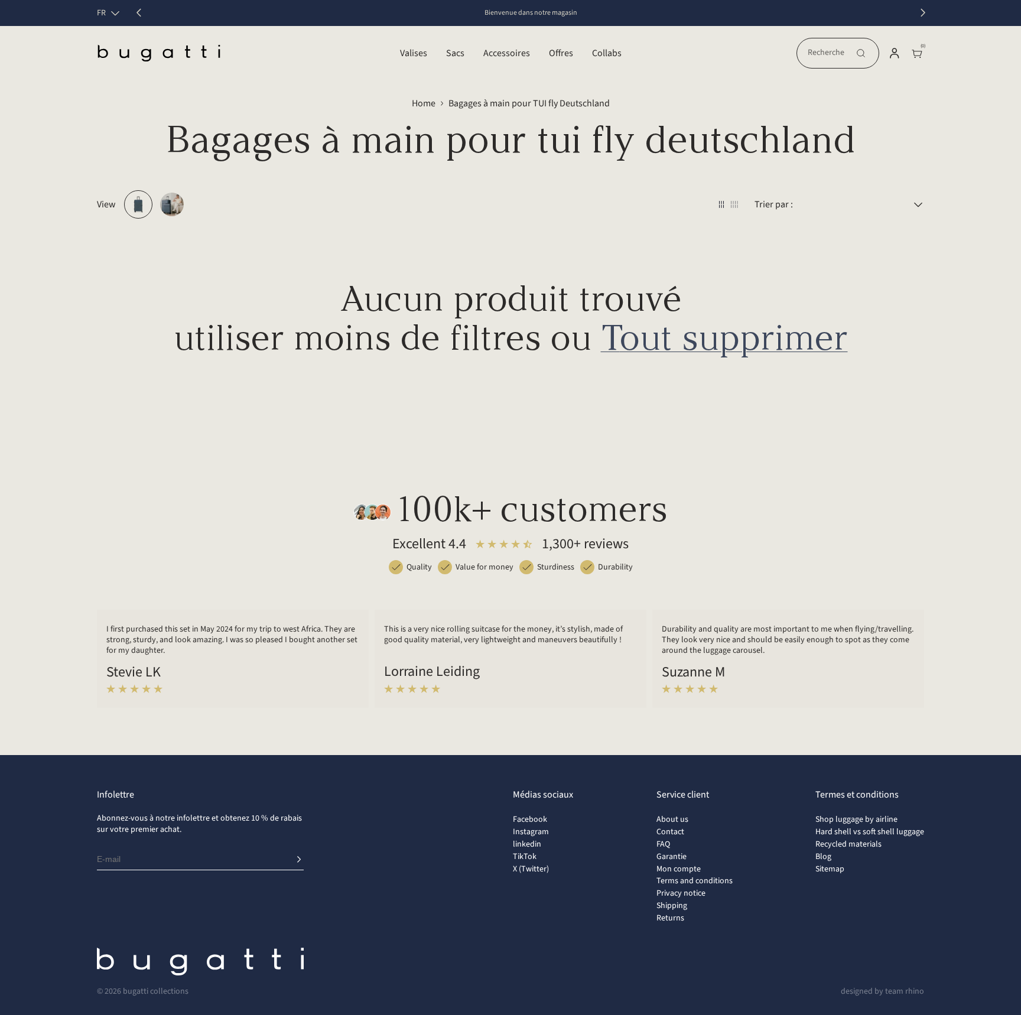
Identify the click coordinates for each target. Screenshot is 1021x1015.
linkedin (527, 844)
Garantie (671, 856)
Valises (413, 53)
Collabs (607, 53)
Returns (670, 918)
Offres (561, 53)
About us (672, 819)
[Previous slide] (139, 13)
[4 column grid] (734, 204)
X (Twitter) (531, 869)
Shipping (671, 905)
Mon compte (678, 869)
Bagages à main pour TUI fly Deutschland (529, 103)
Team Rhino (904, 991)
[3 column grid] (721, 204)
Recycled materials (848, 844)
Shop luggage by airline (856, 819)
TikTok (524, 856)
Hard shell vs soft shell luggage (869, 832)
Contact (670, 832)
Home (423, 103)
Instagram (531, 832)
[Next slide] (923, 13)
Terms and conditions (694, 881)
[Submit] (299, 859)
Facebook (530, 819)
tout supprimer (724, 341)
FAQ (663, 844)
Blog (823, 856)
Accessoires (506, 53)
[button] (837, 53)
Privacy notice (680, 893)
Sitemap (829, 869)
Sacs (455, 53)
